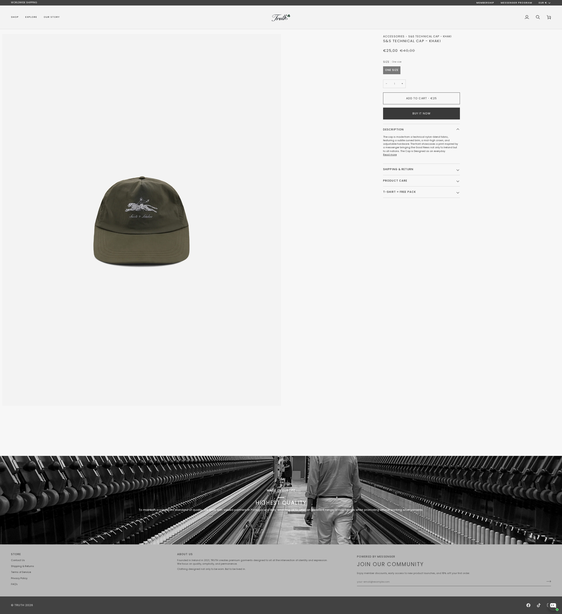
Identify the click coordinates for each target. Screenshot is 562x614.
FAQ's (14, 584)
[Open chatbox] (553, 605)
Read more (390, 154)
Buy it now (421, 113)
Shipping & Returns (22, 566)
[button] (16, 17)
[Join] (547, 581)
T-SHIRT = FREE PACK (399, 192)
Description (393, 129)
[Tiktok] (538, 605)
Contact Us (18, 560)
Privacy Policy (19, 578)
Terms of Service (21, 572)
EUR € (543, 2)
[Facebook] (528, 605)
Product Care (395, 180)
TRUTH (19, 605)
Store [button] (16, 554)
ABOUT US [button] (185, 554)
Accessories (394, 36)
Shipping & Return (398, 169)
